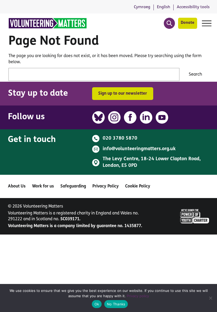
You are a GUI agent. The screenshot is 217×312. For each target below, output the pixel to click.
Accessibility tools (193, 7)
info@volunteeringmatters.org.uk (139, 149)
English (163, 7)
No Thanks (116, 304)
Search (195, 74)
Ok (96, 304)
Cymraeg (142, 7)
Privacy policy (138, 296)
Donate (187, 23)
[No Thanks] (210, 298)
